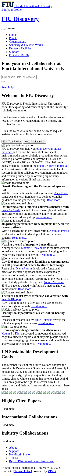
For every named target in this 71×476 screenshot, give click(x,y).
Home (12, 34)
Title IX (13, 457)
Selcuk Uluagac (11, 299)
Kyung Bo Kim (11, 333)
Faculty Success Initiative (52, 165)
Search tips (8, 87)
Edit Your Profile (19, 55)
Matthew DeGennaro (33, 248)
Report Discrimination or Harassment (31, 461)
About (13, 447)
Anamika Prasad (59, 230)
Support (14, 51)
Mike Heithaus (43, 319)
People (13, 38)
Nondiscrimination (20, 454)
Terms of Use (22, 471)
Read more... (54, 200)
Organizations (17, 41)
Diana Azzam (24, 268)
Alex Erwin (61, 193)
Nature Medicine (54, 282)
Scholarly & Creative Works (26, 45)
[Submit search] (3, 81)
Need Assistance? (34, 141)
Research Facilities (20, 48)
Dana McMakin (11, 210)
